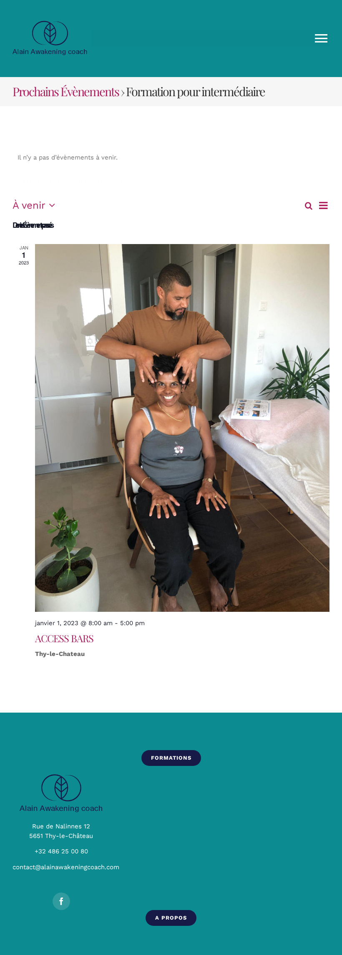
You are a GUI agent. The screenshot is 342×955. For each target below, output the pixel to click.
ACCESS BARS (64, 638)
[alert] (171, 157)
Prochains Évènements (66, 91)
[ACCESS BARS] (182, 428)
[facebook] (61, 901)
